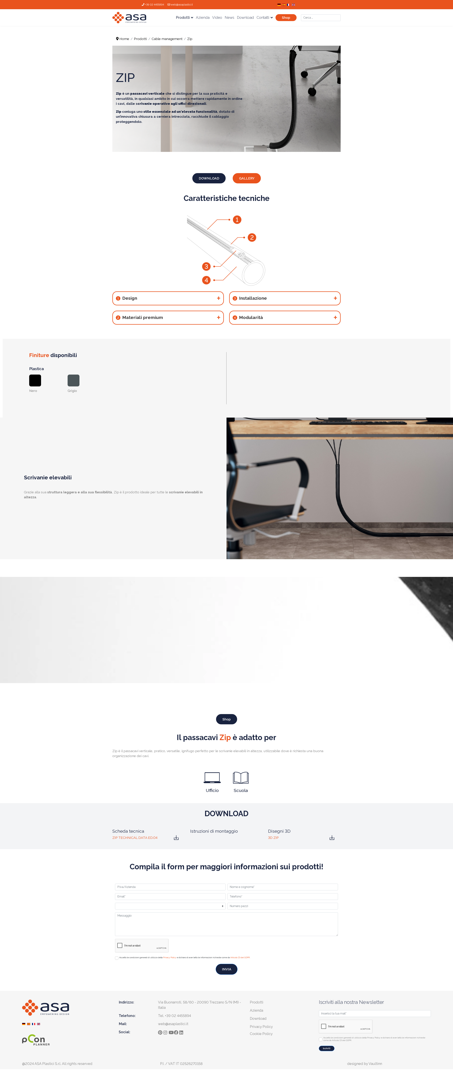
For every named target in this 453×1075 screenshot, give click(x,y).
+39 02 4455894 (154, 4)
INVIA (226, 969)
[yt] (171, 1031)
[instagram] (166, 1031)
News (229, 17)
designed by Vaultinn (364, 1064)
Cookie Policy (261, 1034)
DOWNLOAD (209, 178)
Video (217, 17)
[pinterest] (160, 1031)
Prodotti (183, 17)
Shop (286, 17)
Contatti (263, 17)
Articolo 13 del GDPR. (240, 957)
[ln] (182, 1031)
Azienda (203, 17)
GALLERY (246, 178)
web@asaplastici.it (182, 4)
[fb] (176, 1031)
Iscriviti (326, 1048)
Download (245, 17)
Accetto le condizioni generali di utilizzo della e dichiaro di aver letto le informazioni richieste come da (184, 957)
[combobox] (321, 17)
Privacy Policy (169, 957)
